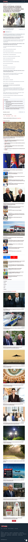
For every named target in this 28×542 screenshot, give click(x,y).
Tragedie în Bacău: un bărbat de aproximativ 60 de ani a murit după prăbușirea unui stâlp (16, 184)
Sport (5, 147)
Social (5, 144)
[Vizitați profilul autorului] (4, 29)
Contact (2, 528)
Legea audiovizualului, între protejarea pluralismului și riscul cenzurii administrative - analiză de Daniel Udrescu (14, 140)
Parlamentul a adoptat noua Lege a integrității (14, 210)
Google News (19, 118)
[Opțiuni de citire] (26, 540)
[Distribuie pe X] (24, 29)
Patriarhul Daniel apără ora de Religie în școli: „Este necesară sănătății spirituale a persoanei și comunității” (12, 518)
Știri (6, 3)
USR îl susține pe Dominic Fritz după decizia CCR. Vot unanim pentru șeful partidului (15, 276)
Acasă (4, 3)
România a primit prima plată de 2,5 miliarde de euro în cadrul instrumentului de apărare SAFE (16, 248)
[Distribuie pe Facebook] (21, 29)
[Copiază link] (19, 29)
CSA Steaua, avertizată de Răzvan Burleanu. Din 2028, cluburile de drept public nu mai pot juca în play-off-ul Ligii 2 (15, 108)
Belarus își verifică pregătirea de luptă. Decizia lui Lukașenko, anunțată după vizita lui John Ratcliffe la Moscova (12, 347)
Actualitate (8, 3)
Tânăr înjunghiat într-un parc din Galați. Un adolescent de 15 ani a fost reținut (15, 106)
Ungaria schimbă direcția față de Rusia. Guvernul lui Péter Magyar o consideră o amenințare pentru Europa (13, 204)
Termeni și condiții (5, 528)
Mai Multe (14, 520)
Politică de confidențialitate (11, 528)
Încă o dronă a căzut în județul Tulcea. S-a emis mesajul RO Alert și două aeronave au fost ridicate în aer (13, 137)
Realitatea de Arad (3, 536)
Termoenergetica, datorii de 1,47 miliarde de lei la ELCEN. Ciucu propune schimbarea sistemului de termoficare (16, 241)
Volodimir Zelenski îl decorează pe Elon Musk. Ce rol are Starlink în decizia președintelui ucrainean (16, 207)
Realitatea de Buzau (11, 28)
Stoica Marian (23, 459)
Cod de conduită (16, 528)
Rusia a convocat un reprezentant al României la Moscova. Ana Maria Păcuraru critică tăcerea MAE (13, 404)
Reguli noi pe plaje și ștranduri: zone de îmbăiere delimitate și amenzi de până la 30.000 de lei (15, 269)
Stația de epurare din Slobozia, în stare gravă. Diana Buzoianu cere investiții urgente (14, 104)
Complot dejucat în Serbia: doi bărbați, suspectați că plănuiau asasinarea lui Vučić (14, 102)
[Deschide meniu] (24, 1)
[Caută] (22, 1)
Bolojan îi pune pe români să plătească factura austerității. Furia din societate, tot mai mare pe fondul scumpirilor (13, 499)
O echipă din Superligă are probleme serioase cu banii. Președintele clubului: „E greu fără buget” (16, 272)
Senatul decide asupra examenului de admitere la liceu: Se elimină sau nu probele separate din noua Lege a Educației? (13, 423)
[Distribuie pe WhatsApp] (22, 29)
